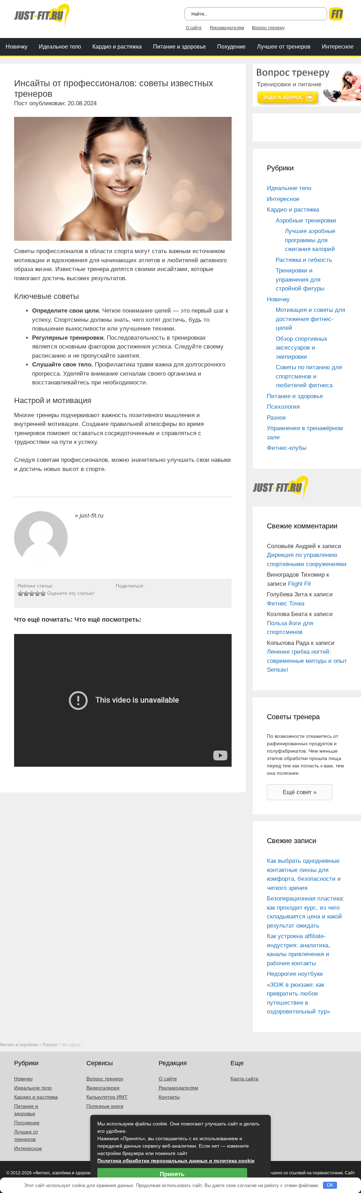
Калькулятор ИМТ (107, 1097)
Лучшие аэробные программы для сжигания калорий (310, 240)
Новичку (16, 47)
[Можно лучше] (26, 593)
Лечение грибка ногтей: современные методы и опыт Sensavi (307, 660)
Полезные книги (104, 1106)
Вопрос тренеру (268, 27)
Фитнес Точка (285, 603)
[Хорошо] (37, 593)
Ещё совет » (300, 792)
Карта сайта (244, 1078)
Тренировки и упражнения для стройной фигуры (300, 279)
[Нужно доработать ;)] (20, 593)
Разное (276, 417)
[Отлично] (43, 593)
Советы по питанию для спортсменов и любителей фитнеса (309, 376)
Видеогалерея (103, 1088)
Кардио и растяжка (117, 47)
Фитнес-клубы (286, 448)
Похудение (231, 47)
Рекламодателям (227, 27)
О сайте (194, 27)
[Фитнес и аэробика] (42, 15)
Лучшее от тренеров (284, 47)
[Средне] (32, 593)
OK (330, 1185)
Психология (283, 406)
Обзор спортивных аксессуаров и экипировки (302, 347)
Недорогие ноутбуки (295, 974)
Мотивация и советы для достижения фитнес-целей (310, 319)
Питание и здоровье (179, 47)
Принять (172, 1174)
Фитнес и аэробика (19, 1044)
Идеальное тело (60, 47)
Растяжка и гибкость (304, 260)
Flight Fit (299, 583)
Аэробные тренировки (306, 220)
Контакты (169, 1097)
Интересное (338, 47)
